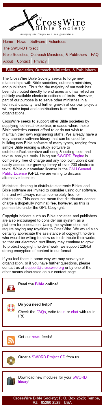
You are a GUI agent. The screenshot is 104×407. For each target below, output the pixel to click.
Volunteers (57, 41)
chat (74, 312)
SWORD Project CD (48, 357)
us (64, 312)
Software (37, 41)
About (8, 61)
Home (8, 41)
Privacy (40, 61)
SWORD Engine (70, 156)
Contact (23, 61)
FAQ (95, 54)
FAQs (41, 312)
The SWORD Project (20, 48)
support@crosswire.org (44, 267)
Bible (39, 284)
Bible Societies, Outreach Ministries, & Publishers (45, 54)
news (36, 337)
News (21, 41)
